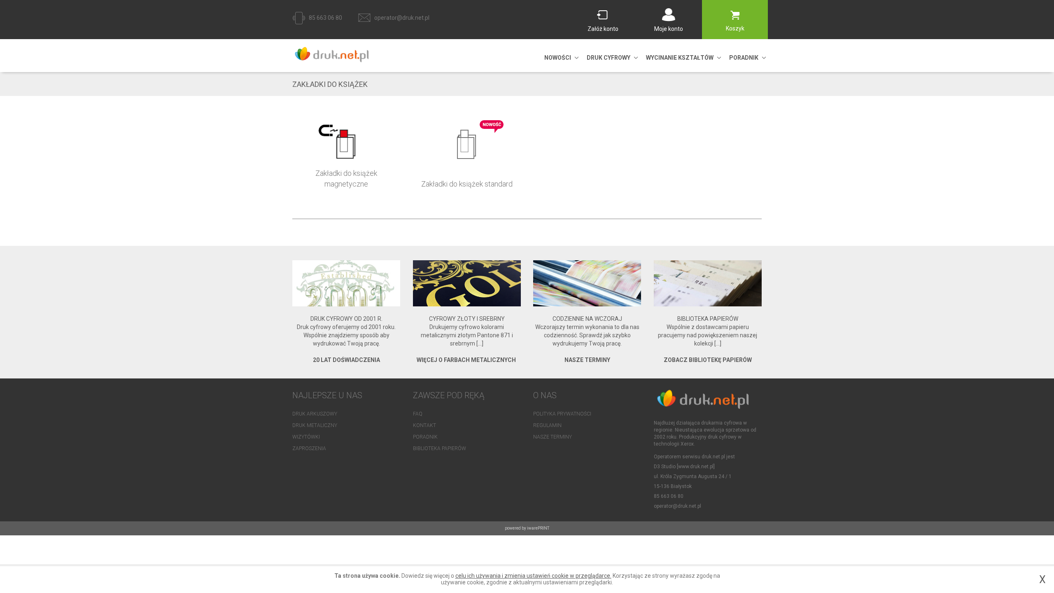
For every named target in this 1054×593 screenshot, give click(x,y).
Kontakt (424, 425)
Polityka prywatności (562, 414)
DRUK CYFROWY (608, 57)
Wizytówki (306, 437)
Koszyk (735, 28)
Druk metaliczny (314, 425)
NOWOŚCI (557, 57)
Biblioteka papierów (439, 448)
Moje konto (668, 29)
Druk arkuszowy (314, 414)
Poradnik (425, 437)
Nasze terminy (552, 437)
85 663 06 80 (325, 17)
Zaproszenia (309, 448)
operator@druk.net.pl (401, 17)
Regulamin (547, 425)
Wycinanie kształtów (680, 57)
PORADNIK (743, 57)
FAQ (417, 414)
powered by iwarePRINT (527, 528)
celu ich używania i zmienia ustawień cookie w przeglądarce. (533, 575)
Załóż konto (603, 29)
